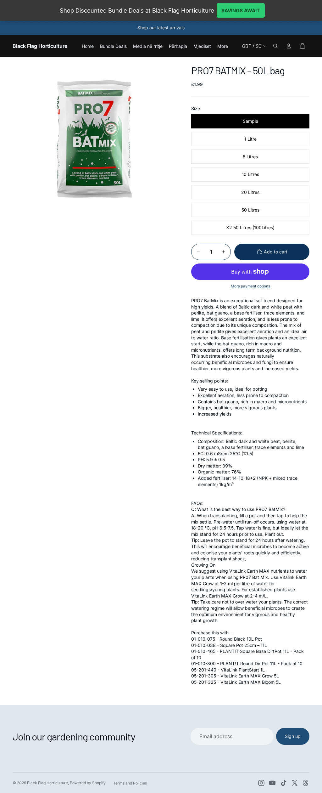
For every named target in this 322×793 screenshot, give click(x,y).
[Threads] (305, 783)
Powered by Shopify (88, 782)
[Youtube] (272, 783)
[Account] (289, 46)
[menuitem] (222, 46)
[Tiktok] (283, 783)
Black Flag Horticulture (47, 782)
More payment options (250, 286)
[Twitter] (294, 783)
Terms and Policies (130, 783)
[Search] (275, 46)
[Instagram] (261, 783)
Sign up (293, 736)
